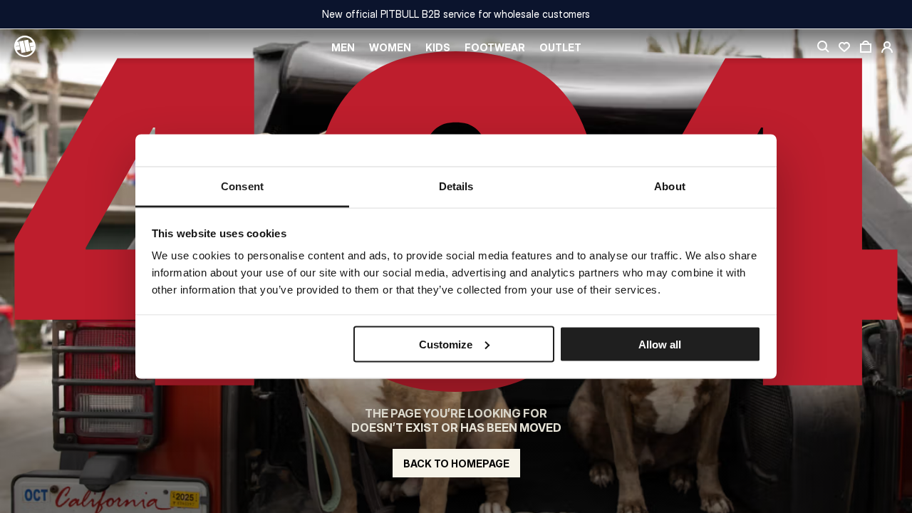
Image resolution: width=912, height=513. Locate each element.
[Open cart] (865, 47)
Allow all (659, 344)
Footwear (495, 47)
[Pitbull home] (25, 47)
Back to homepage (456, 463)
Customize (445, 344)
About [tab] (669, 186)
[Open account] (887, 47)
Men (343, 47)
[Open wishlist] (844, 47)
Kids (437, 47)
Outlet (560, 47)
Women (390, 47)
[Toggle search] (823, 47)
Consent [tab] (242, 186)
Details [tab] (456, 186)
